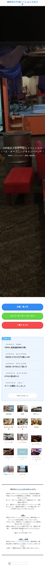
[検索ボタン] (42, 3)
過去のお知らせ (22, 396)
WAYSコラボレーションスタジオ (22, 3)
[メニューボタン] (3, 3)
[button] (2, 151)
